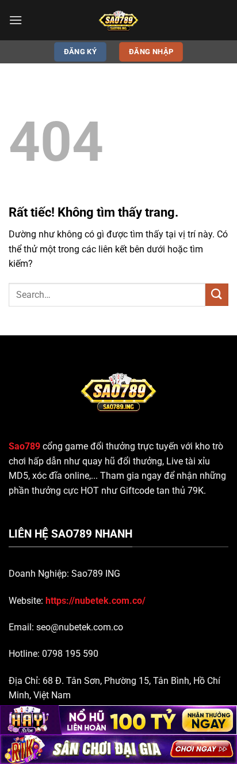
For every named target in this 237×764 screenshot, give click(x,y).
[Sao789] (118, 20)
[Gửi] (216, 294)
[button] (15, 20)
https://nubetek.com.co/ (95, 600)
